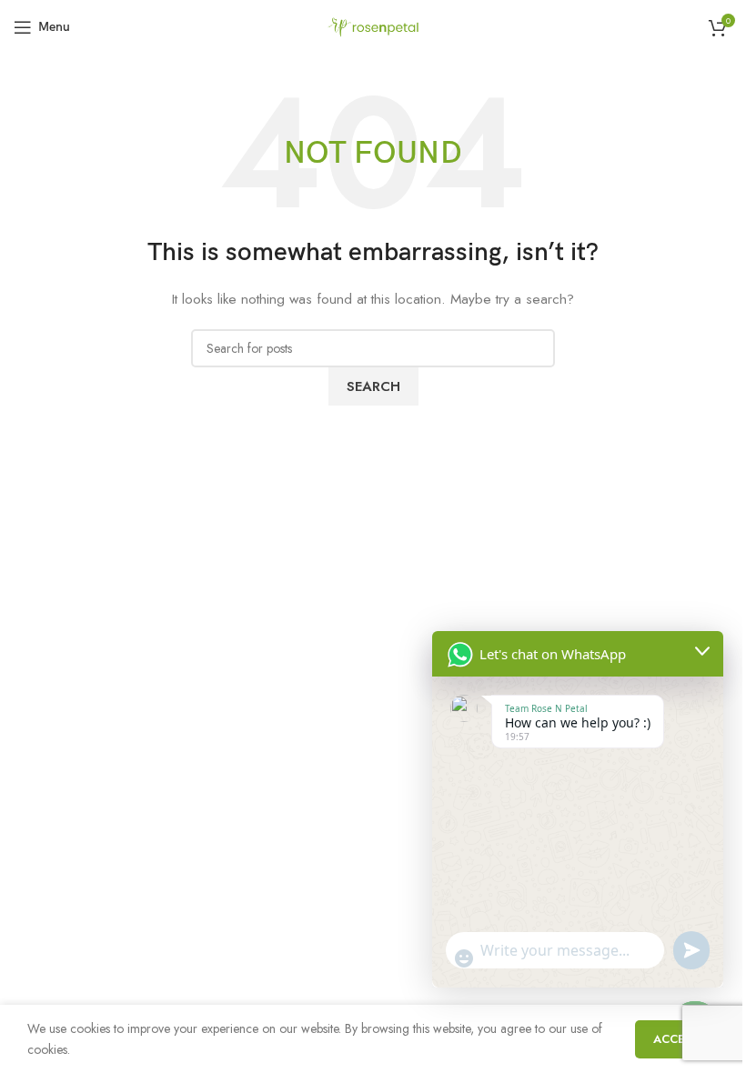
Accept (677, 1039)
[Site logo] (373, 25)
